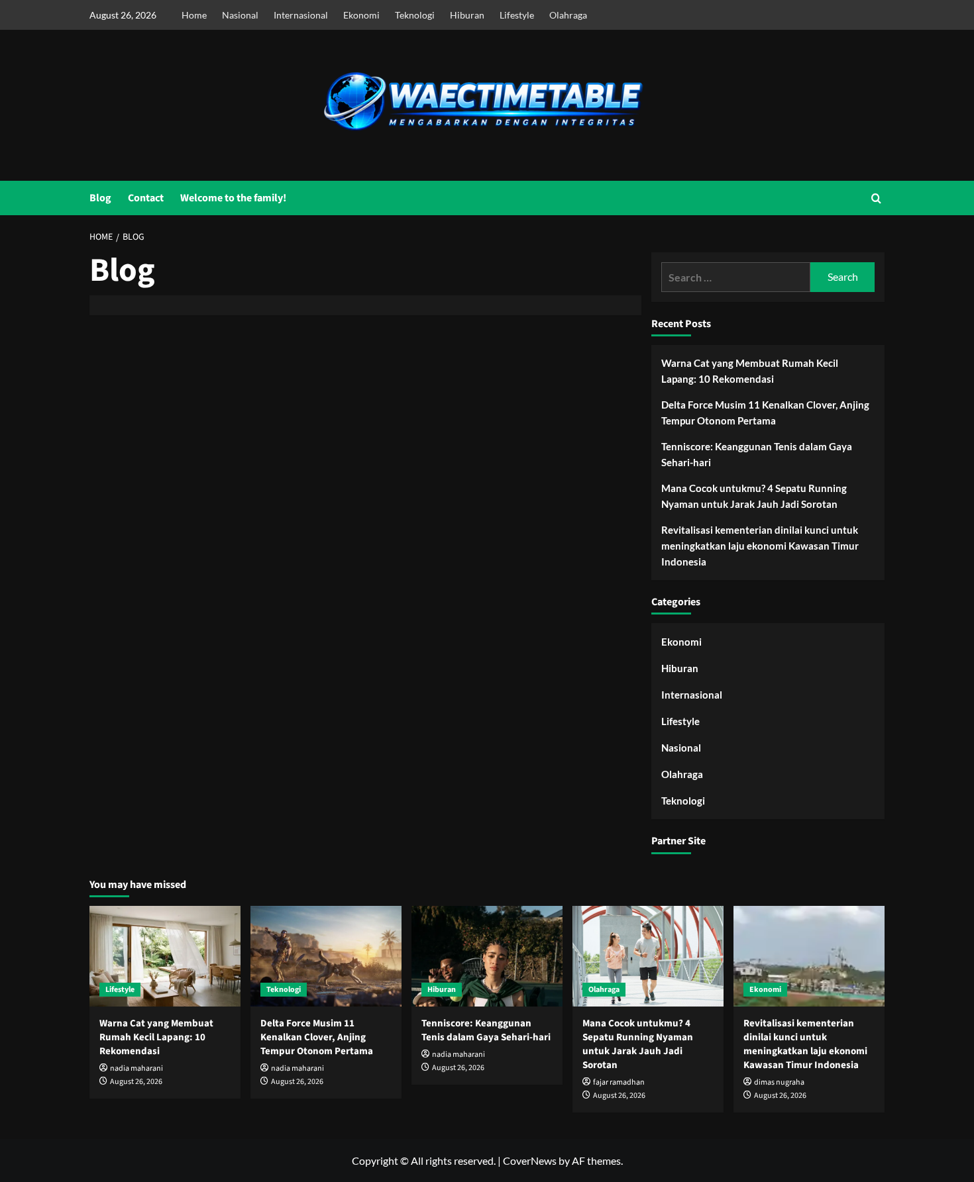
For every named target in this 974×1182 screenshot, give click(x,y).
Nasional (240, 15)
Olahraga (568, 15)
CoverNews (530, 1160)
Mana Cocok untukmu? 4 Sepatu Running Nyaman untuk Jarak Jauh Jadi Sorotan (754, 496)
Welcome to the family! (233, 198)
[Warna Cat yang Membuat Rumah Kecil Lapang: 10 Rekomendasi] (165, 956)
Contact (146, 198)
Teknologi (415, 15)
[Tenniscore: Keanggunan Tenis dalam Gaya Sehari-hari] (487, 956)
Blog (100, 198)
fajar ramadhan (619, 1082)
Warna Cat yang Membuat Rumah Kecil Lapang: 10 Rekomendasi (749, 371)
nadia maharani (136, 1068)
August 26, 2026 (136, 1081)
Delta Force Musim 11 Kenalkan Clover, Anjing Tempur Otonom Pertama (765, 412)
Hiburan (467, 15)
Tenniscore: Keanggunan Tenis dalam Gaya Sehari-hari (756, 454)
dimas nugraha (779, 1082)
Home (194, 15)
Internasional (301, 15)
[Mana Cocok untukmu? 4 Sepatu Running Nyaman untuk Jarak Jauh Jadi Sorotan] (648, 956)
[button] (876, 198)
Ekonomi (361, 15)
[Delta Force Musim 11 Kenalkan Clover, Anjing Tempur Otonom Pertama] (326, 956)
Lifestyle (517, 15)
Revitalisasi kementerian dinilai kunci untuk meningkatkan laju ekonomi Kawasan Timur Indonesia (760, 545)
